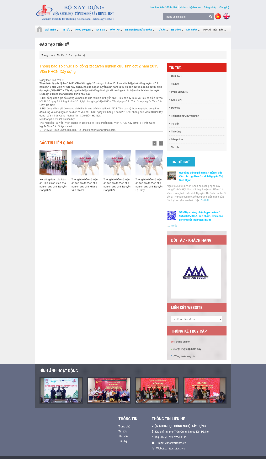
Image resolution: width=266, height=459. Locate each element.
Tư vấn (161, 29)
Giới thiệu (50, 29)
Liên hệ (122, 441)
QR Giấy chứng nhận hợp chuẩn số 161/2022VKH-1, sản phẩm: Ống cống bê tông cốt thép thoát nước (201, 216)
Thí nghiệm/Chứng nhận (138, 29)
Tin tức (65, 29)
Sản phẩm (191, 29)
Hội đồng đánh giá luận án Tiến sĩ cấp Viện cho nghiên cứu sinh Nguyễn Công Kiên (53, 184)
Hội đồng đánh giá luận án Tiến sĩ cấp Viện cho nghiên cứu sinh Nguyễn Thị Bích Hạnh (201, 176)
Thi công (176, 29)
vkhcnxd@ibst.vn (190, 7)
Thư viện (123, 436)
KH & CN (100, 29)
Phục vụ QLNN (83, 29)
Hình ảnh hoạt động (58, 370)
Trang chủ (47, 55)
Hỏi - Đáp (218, 29)
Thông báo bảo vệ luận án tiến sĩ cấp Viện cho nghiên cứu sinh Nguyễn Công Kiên (117, 184)
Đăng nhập (210, 7)
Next (161, 143)
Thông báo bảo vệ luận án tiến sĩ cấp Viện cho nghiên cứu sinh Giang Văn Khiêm (84, 184)
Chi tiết (205, 200)
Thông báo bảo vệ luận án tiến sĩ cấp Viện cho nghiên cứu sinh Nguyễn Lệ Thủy (149, 184)
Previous (154, 143)
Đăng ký (224, 7)
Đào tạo (114, 29)
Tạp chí (207, 29)
